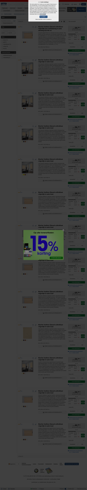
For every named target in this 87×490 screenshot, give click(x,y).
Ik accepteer (43, 16)
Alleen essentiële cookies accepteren (43, 19)
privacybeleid (43, 14)
